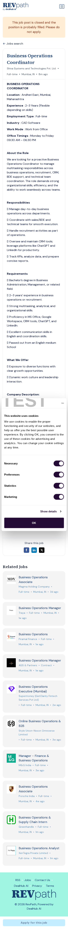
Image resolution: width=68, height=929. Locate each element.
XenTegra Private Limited (33, 853)
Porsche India (27, 796)
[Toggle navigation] (61, 6)
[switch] (58, 474)
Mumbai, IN (28, 74)
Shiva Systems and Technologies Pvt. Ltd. (31, 68)
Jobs (27, 880)
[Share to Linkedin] (34, 550)
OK (34, 522)
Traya (22, 612)
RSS (17, 880)
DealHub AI (21, 886)
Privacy (37, 886)
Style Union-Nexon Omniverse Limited (37, 732)
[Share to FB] (26, 550)
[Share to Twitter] (41, 550)
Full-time (12, 74)
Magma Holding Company (34, 586)
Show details (48, 511)
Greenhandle (26, 826)
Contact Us (42, 880)
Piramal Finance (28, 639)
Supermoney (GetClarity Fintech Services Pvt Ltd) (38, 697)
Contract (46, 665)
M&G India (25, 765)
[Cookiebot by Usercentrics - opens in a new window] (48, 403)
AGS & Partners (28, 665)
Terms (50, 886)
